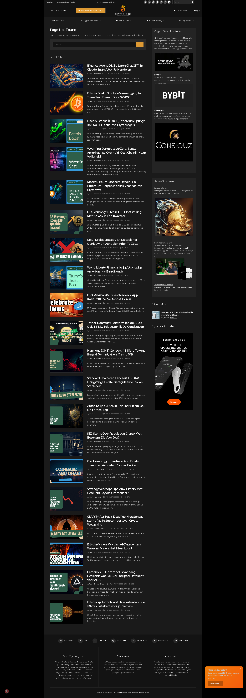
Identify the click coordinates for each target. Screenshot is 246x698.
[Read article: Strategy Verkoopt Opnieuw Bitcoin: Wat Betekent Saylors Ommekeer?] (66, 499)
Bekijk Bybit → (215, 683)
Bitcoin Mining (155, 20)
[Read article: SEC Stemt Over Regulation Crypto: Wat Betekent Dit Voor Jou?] (66, 444)
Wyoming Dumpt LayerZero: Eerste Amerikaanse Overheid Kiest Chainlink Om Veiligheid (116, 152)
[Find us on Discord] (169, 2)
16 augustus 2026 (111, 248)
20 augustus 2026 (111, 129)
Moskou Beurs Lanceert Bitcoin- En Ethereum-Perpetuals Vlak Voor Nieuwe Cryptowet (114, 186)
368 (128, 220)
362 (128, 74)
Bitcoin (162, 287)
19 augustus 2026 (111, 160)
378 (128, 358)
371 (128, 129)
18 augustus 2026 (111, 194)
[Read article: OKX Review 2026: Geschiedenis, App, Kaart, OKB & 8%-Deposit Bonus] (66, 305)
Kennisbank (124, 20)
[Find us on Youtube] (145, 2)
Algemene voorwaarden (128, 693)
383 (128, 390)
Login (197, 10)
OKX (156, 38)
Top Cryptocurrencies (89, 20)
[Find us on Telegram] (157, 2)
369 (128, 101)
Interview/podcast (62, 2)
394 (128, 610)
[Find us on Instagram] (161, 2)
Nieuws (59, 20)
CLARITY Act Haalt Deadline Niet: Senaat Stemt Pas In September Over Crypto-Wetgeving (115, 520)
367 (128, 160)
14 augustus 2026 (111, 331)
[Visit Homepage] (123, 10)
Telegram (181, 10)
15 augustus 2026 (111, 275)
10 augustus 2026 (116, 528)
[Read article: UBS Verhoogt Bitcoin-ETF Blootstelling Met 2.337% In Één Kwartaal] (66, 222)
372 (128, 194)
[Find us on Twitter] (153, 2)
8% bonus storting (91, 10)
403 (132, 584)
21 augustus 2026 (111, 101)
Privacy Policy (143, 693)
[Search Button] (192, 2)
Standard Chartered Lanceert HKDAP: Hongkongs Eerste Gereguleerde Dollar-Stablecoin (115, 382)
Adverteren (50, 2)
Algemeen (187, 20)
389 (128, 552)
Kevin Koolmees (95, 74)
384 (133, 528)
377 (128, 414)
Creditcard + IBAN (59, 10)
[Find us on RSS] (149, 2)
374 (132, 469)
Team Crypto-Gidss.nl (97, 469)
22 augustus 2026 (111, 74)
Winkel (72, 2)
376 (127, 275)
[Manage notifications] (7, 691)
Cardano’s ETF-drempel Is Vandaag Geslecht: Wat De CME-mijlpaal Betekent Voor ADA (115, 576)
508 (128, 303)
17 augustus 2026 (111, 220)
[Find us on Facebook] (165, 2)
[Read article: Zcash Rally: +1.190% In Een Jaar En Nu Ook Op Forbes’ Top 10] (66, 416)
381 (128, 442)
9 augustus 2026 (115, 584)
